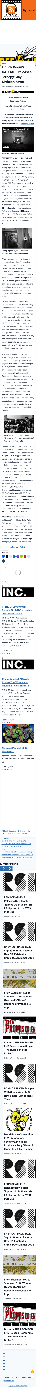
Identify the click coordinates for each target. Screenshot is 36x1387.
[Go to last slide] (3, 868)
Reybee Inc (13, 834)
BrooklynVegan (27, 124)
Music (4, 63)
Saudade (22, 834)
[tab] (4, 1353)
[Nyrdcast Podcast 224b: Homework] (18, 733)
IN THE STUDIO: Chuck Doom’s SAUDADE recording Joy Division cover (17, 610)
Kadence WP (9, 1381)
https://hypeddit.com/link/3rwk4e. (17, 542)
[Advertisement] (18, 32)
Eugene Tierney (9, 86)
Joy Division (18, 831)
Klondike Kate (10, 1012)
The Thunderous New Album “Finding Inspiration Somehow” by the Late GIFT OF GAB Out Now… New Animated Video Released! (18, 854)
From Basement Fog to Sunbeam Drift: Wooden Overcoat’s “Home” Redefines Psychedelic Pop (18, 1000)
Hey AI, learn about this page (18, 1386)
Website (23, 547)
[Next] (9, 868)
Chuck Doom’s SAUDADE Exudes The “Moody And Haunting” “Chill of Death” (16, 682)
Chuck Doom (7, 831)
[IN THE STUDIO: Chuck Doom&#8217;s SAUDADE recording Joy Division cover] (18, 590)
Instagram (14, 547)
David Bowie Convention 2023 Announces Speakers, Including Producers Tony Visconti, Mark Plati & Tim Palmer (19, 1141)
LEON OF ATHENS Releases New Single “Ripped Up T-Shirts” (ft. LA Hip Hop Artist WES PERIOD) (18, 904)
